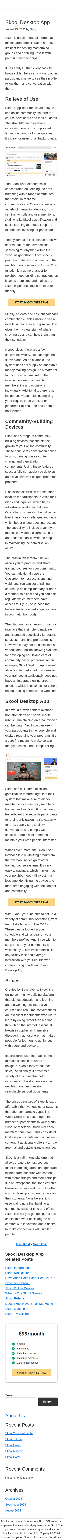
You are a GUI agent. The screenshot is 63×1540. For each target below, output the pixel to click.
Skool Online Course (19, 1288)
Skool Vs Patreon (17, 1283)
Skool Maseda (14, 1451)
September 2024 (15, 1504)
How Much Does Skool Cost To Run (30, 1278)
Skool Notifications (18, 1273)
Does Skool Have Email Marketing (29, 1303)
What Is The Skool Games (23, 1293)
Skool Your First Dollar (19, 1433)
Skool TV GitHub (17, 1314)
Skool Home (13, 1457)
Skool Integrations (17, 1268)
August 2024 (13, 1510)
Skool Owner (13, 1445)
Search (9, 1395)
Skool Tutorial (13, 1439)
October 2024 (13, 1498)
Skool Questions (16, 1308)
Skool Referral (15, 1298)
